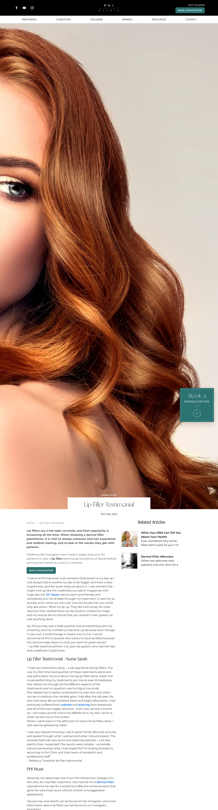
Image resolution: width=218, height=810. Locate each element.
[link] (30, 523)
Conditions (63, 19)
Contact (190, 19)
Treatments (29, 19)
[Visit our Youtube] (24, 8)
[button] (190, 10)
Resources (159, 19)
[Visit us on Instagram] (32, 8)
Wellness (96, 19)
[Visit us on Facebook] (16, 8)
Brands (127, 19)
